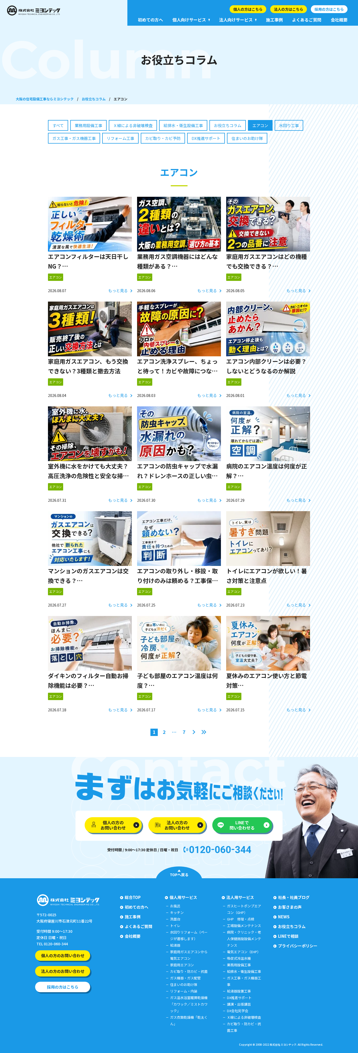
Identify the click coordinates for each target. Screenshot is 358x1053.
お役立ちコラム (94, 98)
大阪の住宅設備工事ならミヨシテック (45, 98)
